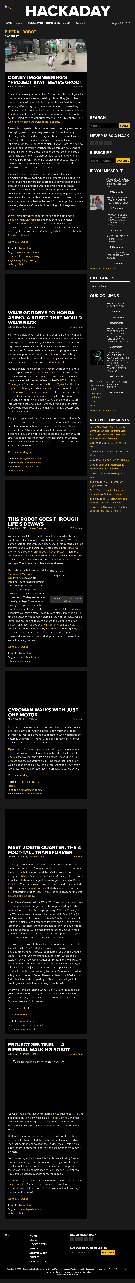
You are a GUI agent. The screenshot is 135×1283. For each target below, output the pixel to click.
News (22, 458)
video (66, 601)
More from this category (103, 268)
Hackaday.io (34, 23)
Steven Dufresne (38, 528)
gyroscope (20, 793)
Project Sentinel (59, 1117)
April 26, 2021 (15, 86)
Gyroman (13, 749)
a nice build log (17, 1184)
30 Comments (76, 1054)
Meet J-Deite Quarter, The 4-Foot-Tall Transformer (45, 850)
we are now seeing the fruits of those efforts (33, 121)
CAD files (71, 1180)
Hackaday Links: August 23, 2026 (115, 305)
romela (26, 661)
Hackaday (67, 11)
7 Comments (77, 856)
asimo (20, 462)
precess (12, 761)
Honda (18, 466)
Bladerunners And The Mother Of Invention (117, 239)
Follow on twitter (96, 143)
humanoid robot (32, 466)
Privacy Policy (101, 1269)
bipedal (36, 252)
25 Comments (116, 263)
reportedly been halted (57, 362)
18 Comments (116, 323)
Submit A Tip (38, 1253)
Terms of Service (115, 1269)
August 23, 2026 (120, 23)
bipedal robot (15, 256)
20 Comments (76, 327)
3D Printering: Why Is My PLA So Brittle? (117, 385)
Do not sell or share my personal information (73, 1272)
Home (9, 23)
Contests (53, 23)
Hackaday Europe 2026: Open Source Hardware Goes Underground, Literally (117, 220)
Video (33, 1248)
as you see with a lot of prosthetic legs (52, 624)
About (80, 23)
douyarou (94, 473)
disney (27, 256)
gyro (10, 793)
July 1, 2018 (13, 327)
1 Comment (114, 311)
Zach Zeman (31, 86)
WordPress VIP (72, 1275)
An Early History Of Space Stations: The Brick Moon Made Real (118, 182)
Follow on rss (106, 143)
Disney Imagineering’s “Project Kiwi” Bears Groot (45, 80)
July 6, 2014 (13, 1054)
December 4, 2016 (17, 528)
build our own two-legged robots (27, 392)
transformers (15, 1029)
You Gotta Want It (117, 317)
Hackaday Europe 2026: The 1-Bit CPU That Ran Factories (117, 200)
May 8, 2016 (14, 719)
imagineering (29, 260)
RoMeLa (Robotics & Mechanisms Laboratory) (28, 573)
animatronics (24, 252)
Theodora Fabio (36, 856)
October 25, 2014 (16, 856)
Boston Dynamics (58, 384)
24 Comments (116, 208)
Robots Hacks (26, 248)
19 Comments (116, 192)
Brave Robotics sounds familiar (28, 888)
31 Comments (76, 86)
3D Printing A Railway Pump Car (114, 460)
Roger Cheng (28, 327)
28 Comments (116, 392)
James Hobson (30, 1054)
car (34, 1025)
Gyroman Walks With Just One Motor (43, 712)
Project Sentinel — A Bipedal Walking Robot (39, 1047)
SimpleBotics (20, 1008)
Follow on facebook (92, 143)
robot (18, 661)
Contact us (110, 143)
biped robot (23, 657)
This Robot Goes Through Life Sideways (43, 521)
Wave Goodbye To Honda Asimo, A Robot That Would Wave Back (45, 318)
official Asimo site (46, 372)
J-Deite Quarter (30, 876)
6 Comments (115, 347)
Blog (19, 23)
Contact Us (37, 1261)
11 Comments (76, 719)
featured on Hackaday (21, 895)
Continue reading (20, 242)
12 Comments (76, 528)
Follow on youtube (101, 143)
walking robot (15, 264)
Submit (68, 23)
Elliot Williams (30, 719)
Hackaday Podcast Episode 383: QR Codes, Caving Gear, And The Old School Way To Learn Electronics (117, 335)
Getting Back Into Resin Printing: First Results (117, 255)
